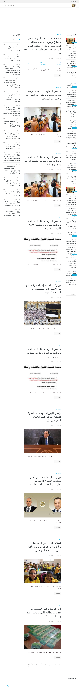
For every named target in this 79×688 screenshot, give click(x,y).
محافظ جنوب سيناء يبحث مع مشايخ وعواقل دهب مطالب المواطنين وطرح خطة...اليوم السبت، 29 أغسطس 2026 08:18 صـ (42, 46)
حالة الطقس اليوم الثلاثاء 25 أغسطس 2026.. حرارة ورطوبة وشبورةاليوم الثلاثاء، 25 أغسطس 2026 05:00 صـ (12, 124)
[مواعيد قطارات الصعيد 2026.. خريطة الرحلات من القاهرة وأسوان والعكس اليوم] (71, 103)
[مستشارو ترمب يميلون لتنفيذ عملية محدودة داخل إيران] (71, 86)
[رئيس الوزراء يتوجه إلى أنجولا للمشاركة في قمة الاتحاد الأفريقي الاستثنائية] (42, 441)
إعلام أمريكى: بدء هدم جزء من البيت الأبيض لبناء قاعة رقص (71, 282)
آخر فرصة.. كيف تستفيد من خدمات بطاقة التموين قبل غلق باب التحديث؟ (43, 612)
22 (36, 664)
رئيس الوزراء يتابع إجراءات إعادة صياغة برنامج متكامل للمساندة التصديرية (12, 146)
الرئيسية (10, 5)
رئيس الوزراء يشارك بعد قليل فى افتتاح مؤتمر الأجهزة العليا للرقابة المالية (71, 74)
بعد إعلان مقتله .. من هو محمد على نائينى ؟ (71, 242)
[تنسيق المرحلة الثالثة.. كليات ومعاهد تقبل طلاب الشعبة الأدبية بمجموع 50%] (42, 185)
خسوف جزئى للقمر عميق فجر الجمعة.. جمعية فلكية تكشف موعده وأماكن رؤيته (12, 58)
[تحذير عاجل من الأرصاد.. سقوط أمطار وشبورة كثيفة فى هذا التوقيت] (71, 146)
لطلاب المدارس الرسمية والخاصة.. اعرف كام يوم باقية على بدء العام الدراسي (44, 546)
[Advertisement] (39, 19)
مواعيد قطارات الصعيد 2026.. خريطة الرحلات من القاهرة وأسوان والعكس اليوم (71, 113)
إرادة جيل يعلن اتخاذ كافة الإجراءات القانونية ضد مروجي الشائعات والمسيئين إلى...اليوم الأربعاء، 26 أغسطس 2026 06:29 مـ (12, 70)
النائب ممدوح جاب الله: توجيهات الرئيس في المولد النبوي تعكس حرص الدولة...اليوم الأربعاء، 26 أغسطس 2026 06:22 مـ (11, 157)
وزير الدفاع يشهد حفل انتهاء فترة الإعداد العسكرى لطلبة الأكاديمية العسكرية (12, 213)
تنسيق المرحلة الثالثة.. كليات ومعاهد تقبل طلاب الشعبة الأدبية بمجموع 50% (42, 160)
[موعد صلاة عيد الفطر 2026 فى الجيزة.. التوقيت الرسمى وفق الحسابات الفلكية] (71, 124)
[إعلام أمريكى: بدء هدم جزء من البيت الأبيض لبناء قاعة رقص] (71, 273)
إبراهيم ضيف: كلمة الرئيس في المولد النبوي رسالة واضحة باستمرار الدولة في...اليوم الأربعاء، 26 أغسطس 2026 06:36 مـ (12, 97)
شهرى (12, 39)
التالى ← (28, 664)
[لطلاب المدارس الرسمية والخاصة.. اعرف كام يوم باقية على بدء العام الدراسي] (42, 571)
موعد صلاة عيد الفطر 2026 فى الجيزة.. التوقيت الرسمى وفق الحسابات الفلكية (71, 136)
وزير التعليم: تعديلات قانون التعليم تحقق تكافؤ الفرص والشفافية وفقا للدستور (71, 179)
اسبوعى (18, 39)
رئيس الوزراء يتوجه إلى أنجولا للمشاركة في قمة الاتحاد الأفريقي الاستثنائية (44, 417)
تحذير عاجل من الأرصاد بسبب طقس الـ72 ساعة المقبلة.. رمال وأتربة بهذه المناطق (12, 203)
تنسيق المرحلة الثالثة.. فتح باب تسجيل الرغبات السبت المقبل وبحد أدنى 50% (11, 48)
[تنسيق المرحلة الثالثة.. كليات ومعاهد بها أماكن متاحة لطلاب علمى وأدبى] (42, 377)
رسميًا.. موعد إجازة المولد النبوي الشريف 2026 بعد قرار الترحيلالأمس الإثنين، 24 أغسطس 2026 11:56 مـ (12, 182)
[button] (4, 1)
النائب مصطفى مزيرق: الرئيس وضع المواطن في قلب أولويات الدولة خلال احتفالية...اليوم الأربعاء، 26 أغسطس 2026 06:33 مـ (12, 83)
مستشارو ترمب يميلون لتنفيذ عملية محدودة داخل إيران (71, 94)
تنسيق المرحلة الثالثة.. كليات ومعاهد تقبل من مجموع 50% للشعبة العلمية (44, 225)
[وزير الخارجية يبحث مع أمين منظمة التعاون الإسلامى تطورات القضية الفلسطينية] (42, 505)
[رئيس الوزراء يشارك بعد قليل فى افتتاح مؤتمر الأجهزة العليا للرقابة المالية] (71, 64)
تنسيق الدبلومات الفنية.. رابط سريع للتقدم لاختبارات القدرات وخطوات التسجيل (43, 95)
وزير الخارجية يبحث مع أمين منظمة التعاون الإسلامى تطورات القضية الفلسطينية (45, 481)
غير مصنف (58, 34)
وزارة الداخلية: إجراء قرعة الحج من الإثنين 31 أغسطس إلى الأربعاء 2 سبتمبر (43, 288)
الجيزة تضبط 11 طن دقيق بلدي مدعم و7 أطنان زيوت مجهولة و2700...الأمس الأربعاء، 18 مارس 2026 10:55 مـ (71, 52)
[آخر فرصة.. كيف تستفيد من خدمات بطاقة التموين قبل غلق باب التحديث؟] (42, 637)
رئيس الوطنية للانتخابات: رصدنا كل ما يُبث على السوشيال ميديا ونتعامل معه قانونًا (71, 224)
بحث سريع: (73, 291)
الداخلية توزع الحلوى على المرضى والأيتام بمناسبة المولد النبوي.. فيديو (12, 193)
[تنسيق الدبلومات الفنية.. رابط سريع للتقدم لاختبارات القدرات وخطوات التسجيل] (42, 119)
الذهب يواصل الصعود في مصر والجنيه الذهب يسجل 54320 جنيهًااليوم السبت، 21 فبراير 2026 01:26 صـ (71, 200)
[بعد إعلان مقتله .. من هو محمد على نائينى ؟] (71, 234)
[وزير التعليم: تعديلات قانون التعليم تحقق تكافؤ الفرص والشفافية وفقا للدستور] (71, 167)
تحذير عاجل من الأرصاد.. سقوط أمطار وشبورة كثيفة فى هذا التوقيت (71, 156)
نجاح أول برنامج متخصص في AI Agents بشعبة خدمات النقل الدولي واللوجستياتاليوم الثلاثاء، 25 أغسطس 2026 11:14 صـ (11, 111)
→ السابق (58, 664)
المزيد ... (58, 75)
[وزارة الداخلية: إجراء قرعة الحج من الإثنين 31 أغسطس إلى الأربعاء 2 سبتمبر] (42, 313)
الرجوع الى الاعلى (7, 685)
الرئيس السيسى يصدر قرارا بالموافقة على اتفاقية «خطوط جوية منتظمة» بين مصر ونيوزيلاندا (71, 263)
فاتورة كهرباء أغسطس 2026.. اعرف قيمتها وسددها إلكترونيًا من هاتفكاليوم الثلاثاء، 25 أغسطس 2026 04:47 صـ (12, 135)
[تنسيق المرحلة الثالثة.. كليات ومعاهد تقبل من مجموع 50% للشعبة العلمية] (42, 249)
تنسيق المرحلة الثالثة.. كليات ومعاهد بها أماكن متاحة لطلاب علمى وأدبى (44, 353)
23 (32, 664)
